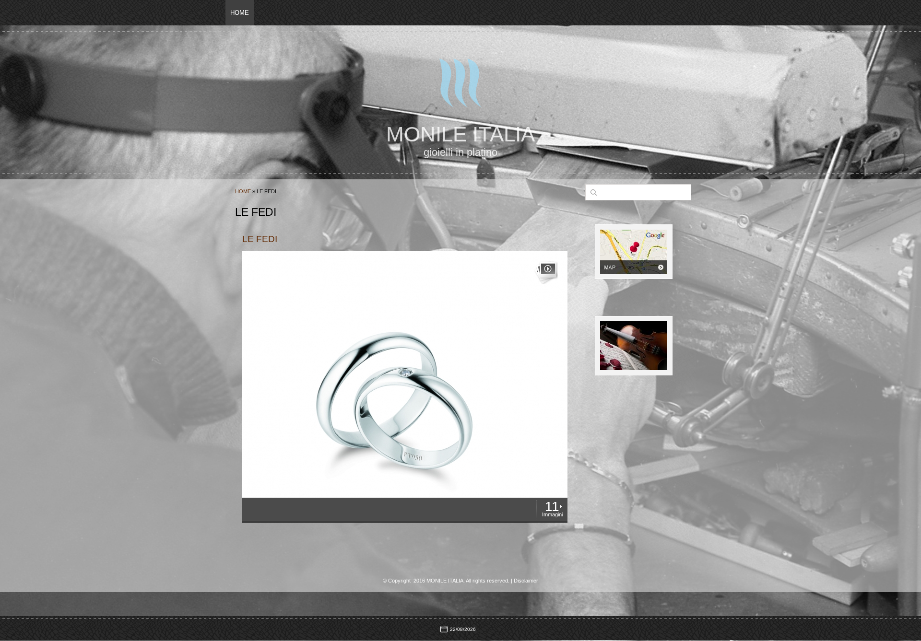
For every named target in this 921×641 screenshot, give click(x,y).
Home (239, 12)
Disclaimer (526, 580)
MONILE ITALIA (460, 134)
